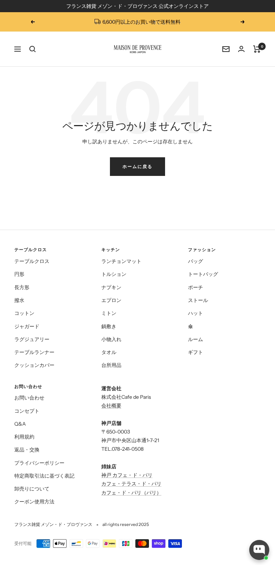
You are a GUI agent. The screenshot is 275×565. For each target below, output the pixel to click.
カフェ (108, 492)
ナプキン (111, 287)
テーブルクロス (31, 261)
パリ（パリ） (146, 492)
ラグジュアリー (31, 339)
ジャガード (26, 326)
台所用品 (111, 365)
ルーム (195, 339)
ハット (195, 313)
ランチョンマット (121, 261)
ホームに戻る (137, 166)
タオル (108, 352)
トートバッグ (203, 274)
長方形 (21, 287)
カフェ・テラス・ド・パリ (131, 483)
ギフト (195, 352)
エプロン (111, 300)
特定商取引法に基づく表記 (44, 476)
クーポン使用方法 (34, 501)
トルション (113, 274)
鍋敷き (108, 326)
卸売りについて (31, 488)
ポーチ (195, 287)
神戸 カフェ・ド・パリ (127, 475)
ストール (198, 300)
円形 (19, 274)
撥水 (19, 300)
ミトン (108, 313)
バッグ (195, 261)
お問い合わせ (29, 397)
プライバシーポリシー (39, 463)
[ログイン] (241, 49)
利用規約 (24, 437)
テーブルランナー (34, 352)
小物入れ (111, 339)
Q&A (20, 424)
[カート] (257, 49)
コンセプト (26, 411)
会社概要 (111, 405)
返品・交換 (26, 449)
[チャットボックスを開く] (259, 550)
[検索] (32, 49)
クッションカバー (34, 365)
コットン (24, 313)
